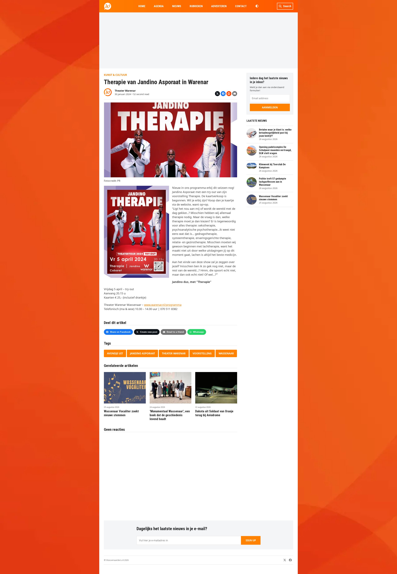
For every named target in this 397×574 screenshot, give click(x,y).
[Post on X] (217, 93)
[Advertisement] (198, 40)
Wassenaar (226, 353)
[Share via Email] (234, 93)
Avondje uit (115, 353)
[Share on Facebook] (223, 93)
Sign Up (251, 540)
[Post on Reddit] (228, 93)
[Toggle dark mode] (257, 6)
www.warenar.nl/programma (162, 305)
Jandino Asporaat (142, 353)
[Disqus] (170, 474)
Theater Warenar (174, 353)
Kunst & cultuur (115, 75)
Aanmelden (270, 107)
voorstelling (202, 353)
